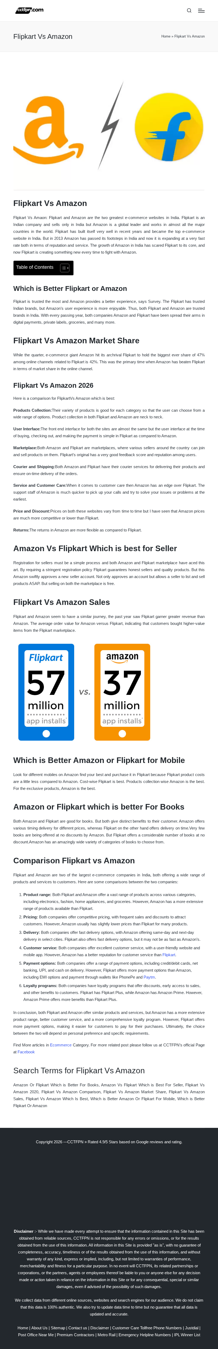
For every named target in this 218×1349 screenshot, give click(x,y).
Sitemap (58, 1328)
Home (165, 36)
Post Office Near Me (36, 1335)
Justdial (191, 1328)
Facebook (26, 1052)
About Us (39, 1328)
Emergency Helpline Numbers (145, 1335)
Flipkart (168, 954)
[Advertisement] (109, 1186)
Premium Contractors (75, 1335)
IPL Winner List (187, 1335)
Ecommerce (61, 1045)
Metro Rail (106, 1335)
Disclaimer (99, 1328)
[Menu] (201, 11)
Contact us (77, 1328)
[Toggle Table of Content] (62, 268)
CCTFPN (75, 1142)
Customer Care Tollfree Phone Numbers (147, 1328)
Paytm (149, 977)
